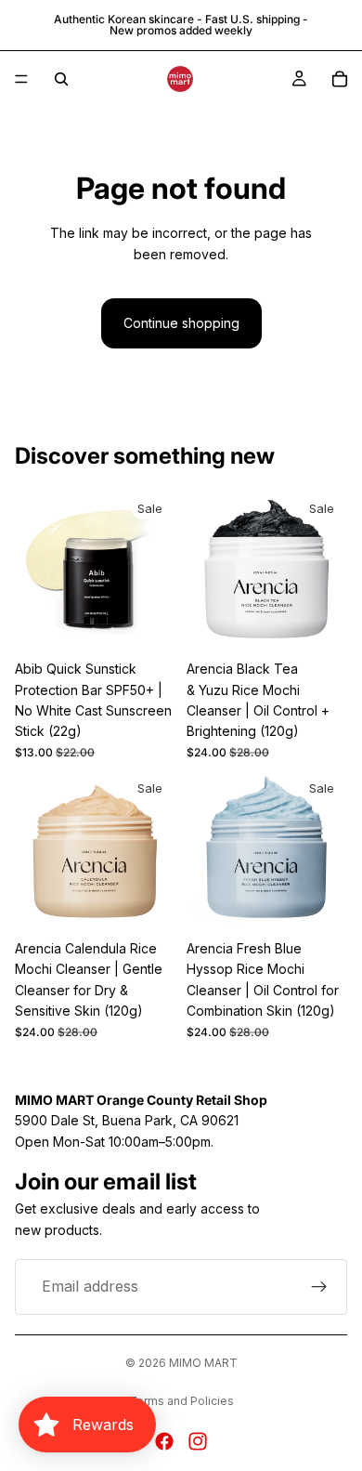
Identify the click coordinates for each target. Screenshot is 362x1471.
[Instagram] (198, 1441)
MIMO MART (203, 1363)
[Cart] (339, 79)
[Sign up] (319, 1287)
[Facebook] (164, 1441)
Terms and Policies (181, 1401)
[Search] (61, 79)
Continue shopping (181, 323)
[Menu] (21, 79)
